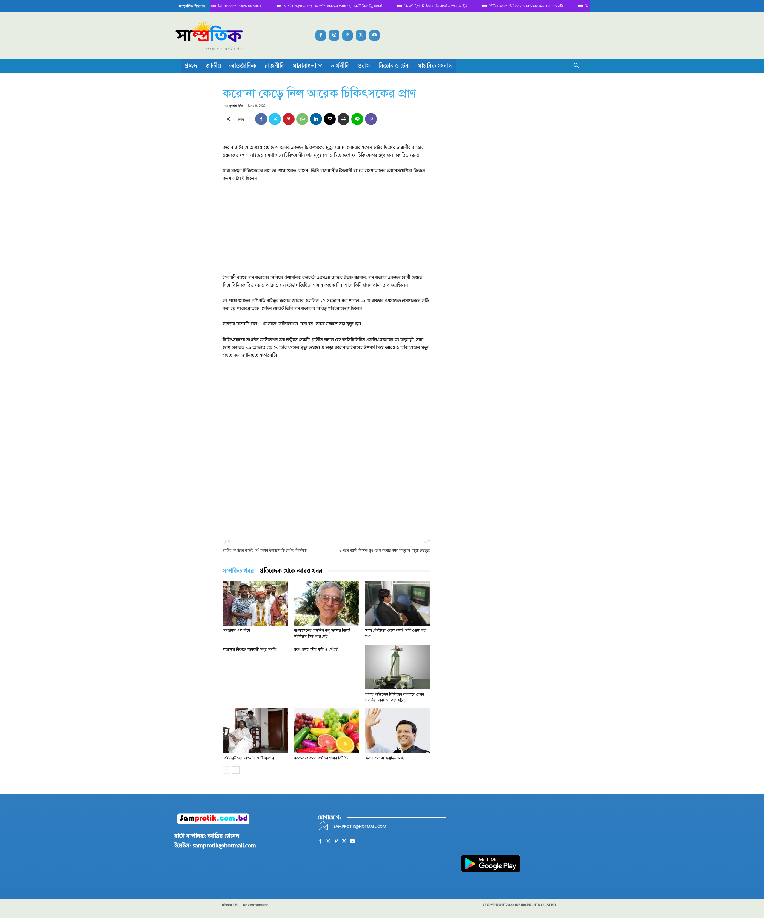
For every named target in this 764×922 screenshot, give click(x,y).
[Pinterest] (347, 35)
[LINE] (357, 119)
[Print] (343, 119)
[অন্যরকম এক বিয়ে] (255, 603)
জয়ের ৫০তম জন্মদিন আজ (384, 758)
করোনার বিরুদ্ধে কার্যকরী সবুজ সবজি (249, 649)
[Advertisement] (326, 232)
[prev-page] (226, 770)
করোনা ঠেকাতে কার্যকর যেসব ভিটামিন (321, 758)
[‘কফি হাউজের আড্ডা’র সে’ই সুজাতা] (255, 730)
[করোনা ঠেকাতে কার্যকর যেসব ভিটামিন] (326, 730)
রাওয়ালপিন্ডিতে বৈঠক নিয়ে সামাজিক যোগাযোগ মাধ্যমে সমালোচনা (213, 6)
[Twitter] (361, 35)
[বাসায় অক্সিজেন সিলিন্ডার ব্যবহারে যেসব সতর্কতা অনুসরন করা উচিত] (397, 667)
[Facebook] (320, 35)
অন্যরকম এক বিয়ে (236, 630)
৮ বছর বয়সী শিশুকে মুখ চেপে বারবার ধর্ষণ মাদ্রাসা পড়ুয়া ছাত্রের (384, 550)
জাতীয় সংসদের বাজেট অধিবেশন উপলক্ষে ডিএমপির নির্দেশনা (265, 550)
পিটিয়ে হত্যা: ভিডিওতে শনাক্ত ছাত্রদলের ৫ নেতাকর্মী (520, 6)
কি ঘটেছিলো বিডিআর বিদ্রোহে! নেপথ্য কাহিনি (430, 6)
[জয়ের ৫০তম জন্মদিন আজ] (397, 730)
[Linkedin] (316, 119)
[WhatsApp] (302, 119)
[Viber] (371, 119)
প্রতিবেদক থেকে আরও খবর (291, 571)
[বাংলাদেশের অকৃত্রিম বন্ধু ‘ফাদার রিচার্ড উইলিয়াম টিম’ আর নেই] (326, 603)
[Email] (330, 119)
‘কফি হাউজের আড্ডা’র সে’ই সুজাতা (248, 758)
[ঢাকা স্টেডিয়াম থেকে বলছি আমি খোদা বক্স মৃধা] (397, 603)
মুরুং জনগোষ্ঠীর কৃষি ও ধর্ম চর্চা (316, 649)
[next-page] (236, 770)
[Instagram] (334, 35)
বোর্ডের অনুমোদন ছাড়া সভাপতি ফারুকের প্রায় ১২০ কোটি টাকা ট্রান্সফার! (327, 6)
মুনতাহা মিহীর (236, 105)
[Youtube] (374, 35)
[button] (576, 66)
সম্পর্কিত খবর (238, 571)
